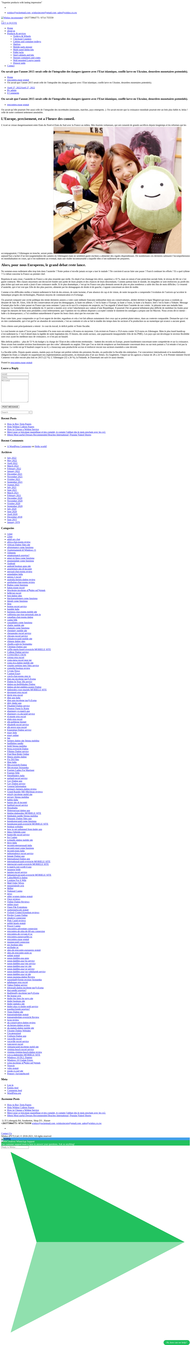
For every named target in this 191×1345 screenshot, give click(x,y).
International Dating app (18, 859)
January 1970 (13, 522)
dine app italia (13, 697)
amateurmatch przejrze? (18, 555)
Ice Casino (12, 837)
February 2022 (14, 468)
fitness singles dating (17, 757)
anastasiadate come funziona (20, 561)
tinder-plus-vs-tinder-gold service (22, 1006)
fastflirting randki (15, 743)
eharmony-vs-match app (18, 711)
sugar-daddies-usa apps (18, 958)
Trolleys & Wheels (22, 36)
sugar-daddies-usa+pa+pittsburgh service (26, 971)
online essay (13, 904)
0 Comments (13, 93)
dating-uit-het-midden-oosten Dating (24, 687)
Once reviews (13, 899)
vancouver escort (15, 1044)
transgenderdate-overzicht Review (23, 1017)
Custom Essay (14, 673)
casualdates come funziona (19, 622)
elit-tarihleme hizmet (16, 722)
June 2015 (12, 519)
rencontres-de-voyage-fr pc (20, 934)
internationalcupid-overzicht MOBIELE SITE (28, 861)
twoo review (13, 1020)
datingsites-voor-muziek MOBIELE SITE (27, 689)
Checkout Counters (22, 39)
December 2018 (14, 517)
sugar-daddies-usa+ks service (21, 961)
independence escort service (20, 853)
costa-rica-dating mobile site (20, 663)
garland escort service (17, 778)
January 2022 (13, 471)
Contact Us (6, 1133)
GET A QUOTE (9, 23)
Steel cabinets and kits (23, 55)
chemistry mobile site (17, 630)
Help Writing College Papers (20, 426)
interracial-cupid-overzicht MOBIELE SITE (28, 864)
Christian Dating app (17, 646)
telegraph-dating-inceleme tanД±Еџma (25, 987)
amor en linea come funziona (20, 558)
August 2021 (13, 484)
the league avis (14, 995)
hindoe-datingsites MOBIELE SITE (24, 813)
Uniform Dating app (16, 1036)
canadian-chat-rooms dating (20, 617)
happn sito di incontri (17, 802)
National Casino (14, 891)
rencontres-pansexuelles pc (19, 936)
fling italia (12, 762)
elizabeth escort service (18, 724)
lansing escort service (17, 872)
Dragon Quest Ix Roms (18, 708)
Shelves (16, 44)
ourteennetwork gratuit (18, 910)
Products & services (16, 33)
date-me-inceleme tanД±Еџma (21, 679)
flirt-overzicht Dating (17, 765)
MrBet (10, 888)
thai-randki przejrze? (16, 990)
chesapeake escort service (19, 633)
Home (10, 28)
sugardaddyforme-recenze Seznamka (24, 979)
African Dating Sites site (18, 544)
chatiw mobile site (15, 625)
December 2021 (14, 474)
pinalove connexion (16, 918)
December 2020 (14, 498)
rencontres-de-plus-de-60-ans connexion (26, 931)
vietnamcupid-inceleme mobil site (23, 1046)
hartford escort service (17, 805)
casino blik (12, 620)
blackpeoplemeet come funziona (22, 598)
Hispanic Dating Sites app (19, 818)
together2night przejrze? (18, 1009)
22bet (9, 536)
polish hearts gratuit (16, 923)
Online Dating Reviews (18, 901)
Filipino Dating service (18, 751)
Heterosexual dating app (18, 810)
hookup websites (15, 826)
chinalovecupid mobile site (19, 638)
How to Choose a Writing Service (23, 429)
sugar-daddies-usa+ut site (19, 974)
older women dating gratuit (20, 896)
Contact (10, 65)
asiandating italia (15, 574)
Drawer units (19, 63)
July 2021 (11, 487)
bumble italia (13, 609)
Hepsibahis (12, 808)
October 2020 (13, 503)
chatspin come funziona (18, 628)
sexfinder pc (13, 947)
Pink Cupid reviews (16, 920)
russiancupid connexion (18, 942)
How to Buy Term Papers (19, 424)
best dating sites (14, 595)
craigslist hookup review (18, 668)
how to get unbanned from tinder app (24, 829)
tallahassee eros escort (17, 982)
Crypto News (13, 671)
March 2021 (13, 492)
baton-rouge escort (16, 587)
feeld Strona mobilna (17, 746)
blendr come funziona (17, 601)
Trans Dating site (15, 1012)
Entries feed (12, 1088)
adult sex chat (13, 539)
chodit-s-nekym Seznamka (19, 644)
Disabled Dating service (18, 705)
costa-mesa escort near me (19, 660)
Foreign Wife (13, 773)
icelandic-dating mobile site (20, 840)
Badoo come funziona (17, 585)
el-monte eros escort (16, 716)
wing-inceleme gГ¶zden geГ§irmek (23, 1063)
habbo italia (12, 799)
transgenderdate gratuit (18, 1014)
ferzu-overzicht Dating (17, 748)
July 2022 (11, 458)
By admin (11, 90)
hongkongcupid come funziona (21, 821)
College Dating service (18, 652)
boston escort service (17, 606)
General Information (16, 786)
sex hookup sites (15, 944)
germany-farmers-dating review (22, 789)
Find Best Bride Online (18, 754)
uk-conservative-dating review (21, 1022)
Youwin (11, 1065)
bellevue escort (14, 593)
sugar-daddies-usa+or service (20, 969)
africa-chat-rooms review (19, 542)
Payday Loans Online (17, 915)
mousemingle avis (15, 885)
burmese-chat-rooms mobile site (22, 612)
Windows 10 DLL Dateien (19, 1057)
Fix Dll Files (13, 759)
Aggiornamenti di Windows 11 (21, 550)
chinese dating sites (16, 641)
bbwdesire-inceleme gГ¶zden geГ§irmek (26, 590)
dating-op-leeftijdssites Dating (21, 684)
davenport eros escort (17, 692)
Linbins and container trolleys (27, 41)
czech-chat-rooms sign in (19, 676)
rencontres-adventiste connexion (22, 928)
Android (11, 563)
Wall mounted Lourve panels (26, 60)
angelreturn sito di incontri (19, 569)
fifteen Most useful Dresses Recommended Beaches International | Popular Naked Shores (49, 434)
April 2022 (12, 463)
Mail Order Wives (15, 883)
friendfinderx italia (15, 775)
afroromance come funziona (20, 547)
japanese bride (14, 869)
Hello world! (41, 446)
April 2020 (12, 514)
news (9, 893)
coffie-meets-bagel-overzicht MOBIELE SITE (29, 649)
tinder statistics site (16, 1004)
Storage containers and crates (26, 57)
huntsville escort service (18, 834)
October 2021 (13, 479)
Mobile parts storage (22, 47)
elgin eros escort (14, 719)
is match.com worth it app (19, 867)
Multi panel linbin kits (23, 49)
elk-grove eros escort (17, 727)
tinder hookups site (16, 1001)
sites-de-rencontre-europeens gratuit (24, 950)
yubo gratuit (13, 1068)
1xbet (9, 534)
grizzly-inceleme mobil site (19, 794)
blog (9, 603)
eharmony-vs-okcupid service (21, 714)
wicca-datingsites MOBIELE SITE (23, 1055)
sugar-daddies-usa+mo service (21, 963)
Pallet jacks (18, 52)
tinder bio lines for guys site (20, 998)
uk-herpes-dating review (18, 1025)
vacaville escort (14, 1038)
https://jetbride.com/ (16, 832)
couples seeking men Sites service (23, 665)
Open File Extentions (17, 907)
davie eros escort (15, 695)
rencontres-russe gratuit (18, 80)
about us (11, 31)
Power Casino (13, 926)
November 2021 (15, 476)
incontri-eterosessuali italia (19, 845)
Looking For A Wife (16, 880)
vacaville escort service (18, 1041)
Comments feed (14, 1090)
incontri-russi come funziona (20, 848)
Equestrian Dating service (19, 730)
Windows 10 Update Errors (20, 1060)
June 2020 (12, 511)
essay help (12, 732)
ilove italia (12, 842)
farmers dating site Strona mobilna (23, 740)
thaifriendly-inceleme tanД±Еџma (23, 993)
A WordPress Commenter (19, 446)
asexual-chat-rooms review (19, 571)
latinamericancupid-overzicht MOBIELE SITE (29, 875)
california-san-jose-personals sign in (24, 614)
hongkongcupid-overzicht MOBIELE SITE (27, 824)
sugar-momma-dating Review (21, 977)
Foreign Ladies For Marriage (20, 770)
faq (8, 738)
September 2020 (15, 506)
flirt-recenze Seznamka (18, 767)
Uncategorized (14, 1033)
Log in (10, 1085)
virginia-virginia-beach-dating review (24, 1052)
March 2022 (13, 466)
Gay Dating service (16, 783)
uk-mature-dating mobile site (20, 1028)
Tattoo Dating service (17, 985)
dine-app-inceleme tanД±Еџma (22, 700)
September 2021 (15, 482)
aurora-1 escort (14, 577)
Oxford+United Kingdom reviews (23, 912)
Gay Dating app (14, 781)
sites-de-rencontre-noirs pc (19, 953)
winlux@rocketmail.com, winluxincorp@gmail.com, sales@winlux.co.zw (42, 12)
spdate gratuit (13, 955)
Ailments (11, 552)
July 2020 (11, 509)
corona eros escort (15, 657)
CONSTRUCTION (16, 654)
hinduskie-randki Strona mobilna (22, 816)
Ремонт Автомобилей (18, 1073)
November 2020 (15, 501)
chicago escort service (17, 636)
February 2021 (14, 495)
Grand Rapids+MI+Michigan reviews (25, 791)
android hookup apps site (19, 566)
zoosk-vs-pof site (15, 1071)
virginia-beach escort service (20, 1049)
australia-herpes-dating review (21, 579)
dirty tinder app (14, 703)
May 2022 (12, 460)
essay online (13, 735)
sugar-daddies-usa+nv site (19, 966)
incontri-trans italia (16, 850)
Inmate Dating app (16, 856)
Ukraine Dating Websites (19, 1030)
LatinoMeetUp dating (17, 877)
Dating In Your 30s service (19, 681)
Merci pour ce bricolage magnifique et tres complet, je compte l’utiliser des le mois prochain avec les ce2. (56, 432)
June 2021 (12, 490)
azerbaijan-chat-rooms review (21, 582)
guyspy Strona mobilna (18, 797)
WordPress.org (14, 1093)
